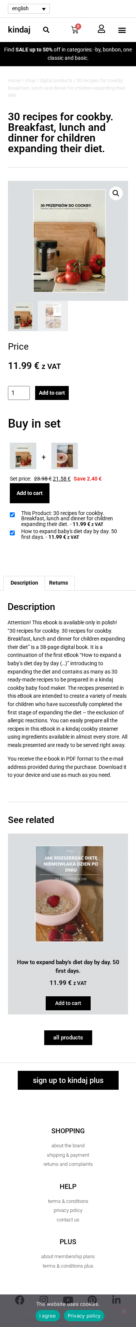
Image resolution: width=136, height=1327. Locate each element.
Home (14, 80)
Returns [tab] (58, 583)
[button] (46, 30)
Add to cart (52, 393)
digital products (56, 80)
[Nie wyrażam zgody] (123, 1310)
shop (30, 80)
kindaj (19, 29)
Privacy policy (84, 1316)
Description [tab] (24, 583)
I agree (47, 1316)
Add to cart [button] (68, 1003)
